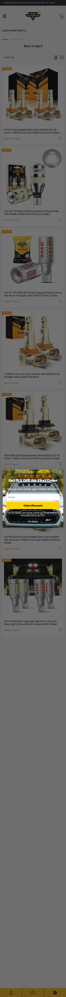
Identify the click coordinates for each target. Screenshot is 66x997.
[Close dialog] (60, 472)
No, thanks (33, 521)
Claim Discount (33, 505)
